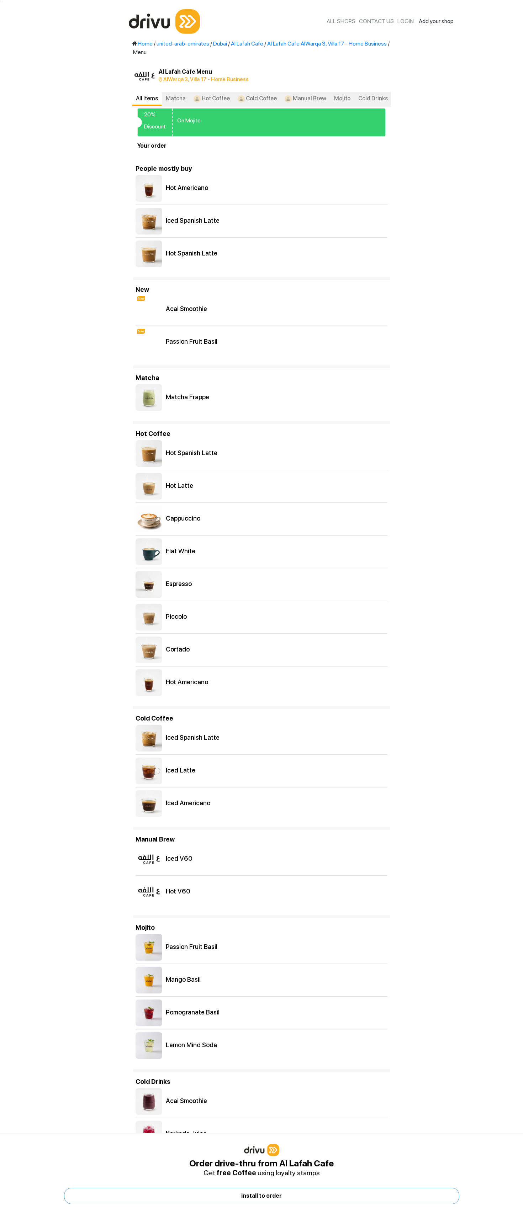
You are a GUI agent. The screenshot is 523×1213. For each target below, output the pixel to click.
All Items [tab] (147, 98)
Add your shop (436, 21)
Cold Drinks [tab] (373, 98)
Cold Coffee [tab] (261, 98)
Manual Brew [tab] (309, 98)
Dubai (220, 43)
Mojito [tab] (342, 98)
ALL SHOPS (341, 21)
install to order (261, 1195)
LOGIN (405, 21)
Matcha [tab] (176, 98)
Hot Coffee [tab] (215, 98)
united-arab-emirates (183, 43)
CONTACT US (376, 21)
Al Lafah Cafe (247, 43)
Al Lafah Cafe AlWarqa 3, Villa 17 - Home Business (327, 43)
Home (145, 43)
